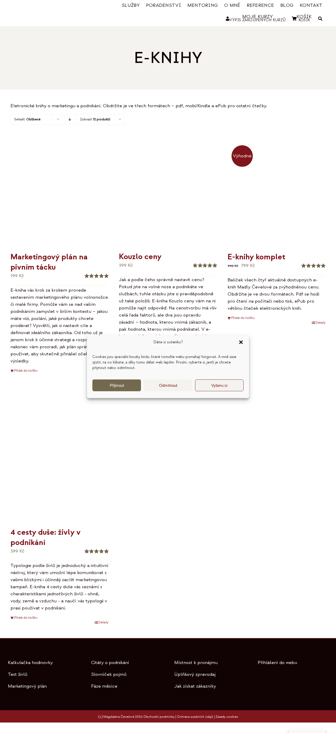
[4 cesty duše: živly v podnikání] (59, 457)
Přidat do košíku (26, 371)
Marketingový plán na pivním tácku (49, 262)
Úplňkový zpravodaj (195, 674)
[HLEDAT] (320, 18)
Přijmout (117, 385)
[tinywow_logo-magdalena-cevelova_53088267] (36, 7)
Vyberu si (219, 385)
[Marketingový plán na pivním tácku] (59, 196)
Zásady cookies (227, 717)
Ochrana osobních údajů (195, 717)
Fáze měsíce (104, 686)
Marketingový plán (27, 686)
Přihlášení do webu (277, 663)
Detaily (321, 323)
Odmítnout (168, 385)
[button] (241, 342)
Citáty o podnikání (110, 663)
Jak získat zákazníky (195, 686)
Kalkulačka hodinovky (30, 663)
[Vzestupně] (70, 119)
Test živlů (17, 674)
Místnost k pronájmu (196, 663)
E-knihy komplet (256, 257)
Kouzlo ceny (140, 257)
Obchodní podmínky (159, 717)
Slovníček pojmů (109, 674)
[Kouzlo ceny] (168, 196)
